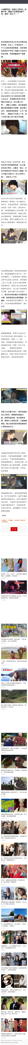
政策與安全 (7, 1042)
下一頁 (14, 529)
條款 (12, 1042)
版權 (17, 1042)
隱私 (14, 1042)
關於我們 (3, 1042)
